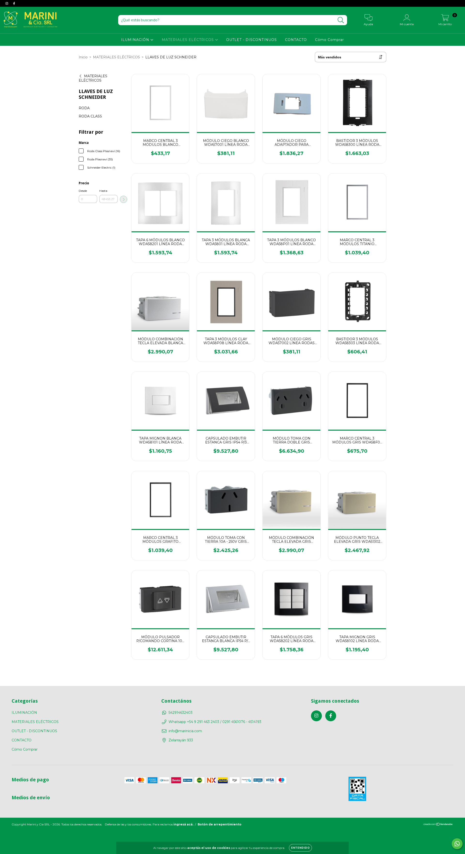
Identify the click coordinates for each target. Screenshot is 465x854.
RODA (84, 108)
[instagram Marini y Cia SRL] (7, 3)
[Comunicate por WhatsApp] (457, 843)
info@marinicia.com (185, 731)
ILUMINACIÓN (135, 40)
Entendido (300, 847)
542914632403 (181, 712)
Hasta (103, 191)
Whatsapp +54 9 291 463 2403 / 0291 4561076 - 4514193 (215, 722)
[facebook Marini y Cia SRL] (14, 3)
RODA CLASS (90, 116)
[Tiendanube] (438, 828)
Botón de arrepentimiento (219, 828)
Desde (83, 191)
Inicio (83, 57)
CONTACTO (296, 40)
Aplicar (123, 199)
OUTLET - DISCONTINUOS (251, 40)
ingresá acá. (183, 828)
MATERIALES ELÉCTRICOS (188, 40)
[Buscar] (341, 20)
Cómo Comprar (329, 40)
